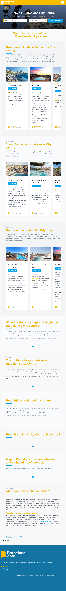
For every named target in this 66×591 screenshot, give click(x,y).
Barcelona (8, 536)
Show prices (12, 88)
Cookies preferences (47, 562)
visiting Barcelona (46, 521)
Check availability (55, 20)
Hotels (13, 536)
